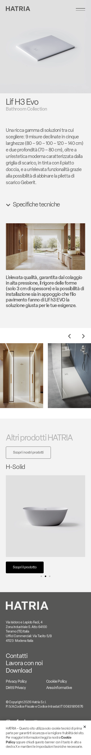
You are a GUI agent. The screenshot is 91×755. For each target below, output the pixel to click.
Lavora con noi (24, 663)
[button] (69, 336)
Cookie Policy (56, 681)
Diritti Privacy (16, 687)
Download (19, 670)
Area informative (59, 687)
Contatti (17, 656)
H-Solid (15, 467)
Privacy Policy (16, 681)
